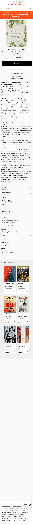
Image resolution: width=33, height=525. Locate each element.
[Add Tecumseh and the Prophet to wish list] (28, 352)
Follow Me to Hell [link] (9, 314)
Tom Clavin (8, 316)
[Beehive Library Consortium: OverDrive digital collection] (16, 3)
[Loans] (27, 9)
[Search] (2, 8)
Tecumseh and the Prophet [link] (22, 344)
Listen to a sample (16, 69)
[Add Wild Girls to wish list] (28, 292)
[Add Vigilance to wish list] (28, 322)
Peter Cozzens (22, 346)
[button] (17, 63)
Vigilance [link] (20, 314)
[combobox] (13, 9)
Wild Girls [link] (20, 283)
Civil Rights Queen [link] (9, 344)
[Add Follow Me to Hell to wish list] (15, 322)
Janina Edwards (17, 56)
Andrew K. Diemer (23, 316)
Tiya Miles (17, 54)
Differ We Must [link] (9, 283)
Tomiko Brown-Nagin (10, 346)
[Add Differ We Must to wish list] (15, 292)
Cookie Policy (21, 520)
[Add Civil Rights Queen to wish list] (15, 352)
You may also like (7, 263)
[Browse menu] (30, 9)
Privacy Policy (17, 506)
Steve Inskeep (9, 286)
